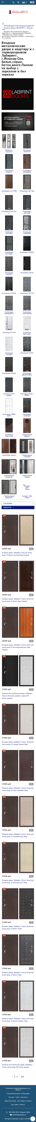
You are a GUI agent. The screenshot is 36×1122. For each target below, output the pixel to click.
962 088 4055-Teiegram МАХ (19, 1112)
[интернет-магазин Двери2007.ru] (18, 12)
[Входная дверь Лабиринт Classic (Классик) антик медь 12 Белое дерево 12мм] (18, 996)
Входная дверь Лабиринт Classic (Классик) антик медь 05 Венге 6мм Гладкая (18, 600)
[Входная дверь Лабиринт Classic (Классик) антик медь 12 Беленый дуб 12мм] (18, 858)
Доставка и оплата (25, 1101)
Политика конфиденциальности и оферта (18, 1089)
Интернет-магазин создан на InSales (18, 1119)
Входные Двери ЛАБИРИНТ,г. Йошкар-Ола (17, 29)
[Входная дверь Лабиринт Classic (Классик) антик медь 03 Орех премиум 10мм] (18, 765)
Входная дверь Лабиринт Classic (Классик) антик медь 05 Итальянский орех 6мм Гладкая (18, 647)
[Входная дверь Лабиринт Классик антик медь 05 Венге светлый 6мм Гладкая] (18, 530)
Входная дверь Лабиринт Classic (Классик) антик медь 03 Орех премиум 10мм (18, 789)
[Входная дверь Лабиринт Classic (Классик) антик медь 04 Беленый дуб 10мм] (18, 811)
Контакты (24, 1097)
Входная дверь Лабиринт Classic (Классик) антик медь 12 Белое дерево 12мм (18, 1020)
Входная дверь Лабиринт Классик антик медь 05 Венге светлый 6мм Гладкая (17, 554)
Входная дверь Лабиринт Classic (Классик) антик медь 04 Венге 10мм (18, 927)
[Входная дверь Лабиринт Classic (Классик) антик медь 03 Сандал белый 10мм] (18, 719)
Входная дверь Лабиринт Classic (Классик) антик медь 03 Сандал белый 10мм (18, 743)
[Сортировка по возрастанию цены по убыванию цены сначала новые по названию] (18, 503)
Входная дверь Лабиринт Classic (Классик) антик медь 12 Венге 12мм (18, 973)
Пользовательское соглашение (18, 1093)
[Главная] (3, 24)
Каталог (11, 1097)
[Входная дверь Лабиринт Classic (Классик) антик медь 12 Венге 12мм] (18, 950)
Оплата (22, 1104)
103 (22, 1077)
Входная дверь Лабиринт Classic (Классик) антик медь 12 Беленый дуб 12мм (18, 881)
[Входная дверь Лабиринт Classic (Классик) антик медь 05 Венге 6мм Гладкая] (18, 576)
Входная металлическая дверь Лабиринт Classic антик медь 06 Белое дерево (17, 1066)
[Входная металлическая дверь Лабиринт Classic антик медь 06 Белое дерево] (18, 1042)
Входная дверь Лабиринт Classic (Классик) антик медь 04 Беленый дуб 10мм (18, 835)
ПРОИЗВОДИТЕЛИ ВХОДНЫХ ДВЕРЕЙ (19, 26)
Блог (17, 1097)
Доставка (14, 1104)
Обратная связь (10, 1101)
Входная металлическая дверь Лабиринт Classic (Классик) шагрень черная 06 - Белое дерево (17, 695)
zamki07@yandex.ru (19, 1115)
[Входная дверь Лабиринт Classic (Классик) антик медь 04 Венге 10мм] (18, 904)
